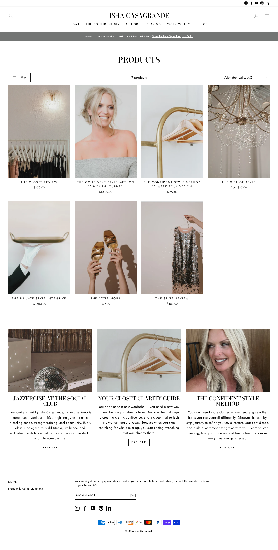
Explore (50, 447)
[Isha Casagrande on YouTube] (93, 508)
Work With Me (180, 24)
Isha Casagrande (139, 16)
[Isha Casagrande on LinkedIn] (108, 508)
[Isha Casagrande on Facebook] (85, 508)
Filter (22, 77)
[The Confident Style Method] (228, 360)
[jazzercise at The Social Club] (50, 360)
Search (12, 482)
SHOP (203, 24)
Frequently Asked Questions (25, 488)
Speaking (153, 24)
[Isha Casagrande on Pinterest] (101, 508)
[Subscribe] (133, 495)
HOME (75, 24)
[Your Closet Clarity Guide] (139, 360)
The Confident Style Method (112, 24)
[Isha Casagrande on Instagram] (77, 508)
